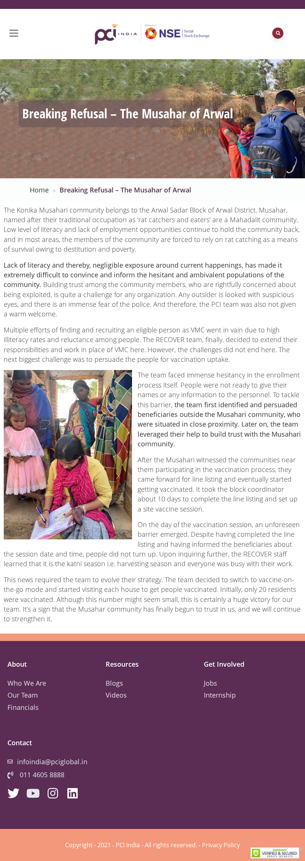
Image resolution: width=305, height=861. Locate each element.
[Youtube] (33, 793)
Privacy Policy (221, 845)
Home (39, 189)
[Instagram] (53, 793)
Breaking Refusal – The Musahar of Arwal (125, 189)
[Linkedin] (72, 793)
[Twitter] (13, 793)
